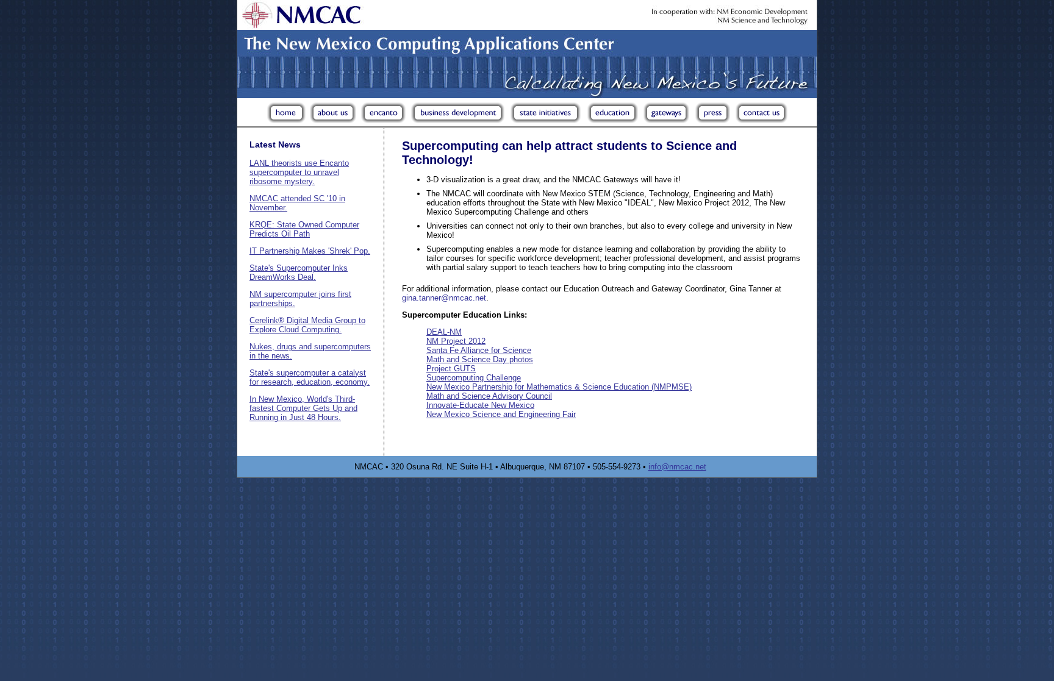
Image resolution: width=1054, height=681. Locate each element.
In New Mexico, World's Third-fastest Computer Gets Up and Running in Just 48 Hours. (303, 408)
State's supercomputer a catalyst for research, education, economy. (309, 377)
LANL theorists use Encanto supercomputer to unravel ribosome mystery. (299, 172)
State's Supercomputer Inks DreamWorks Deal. (298, 272)
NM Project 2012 (456, 341)
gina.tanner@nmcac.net (444, 297)
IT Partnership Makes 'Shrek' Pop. (309, 250)
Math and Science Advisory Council (489, 396)
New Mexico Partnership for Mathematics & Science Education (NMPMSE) (559, 386)
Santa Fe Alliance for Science (478, 350)
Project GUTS (451, 368)
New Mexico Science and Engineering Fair (501, 414)
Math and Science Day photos (479, 359)
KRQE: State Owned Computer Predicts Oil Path (304, 229)
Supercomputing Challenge (473, 377)
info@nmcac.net (677, 466)
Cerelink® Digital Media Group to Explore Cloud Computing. (307, 325)
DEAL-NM (444, 332)
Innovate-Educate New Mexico (480, 405)
